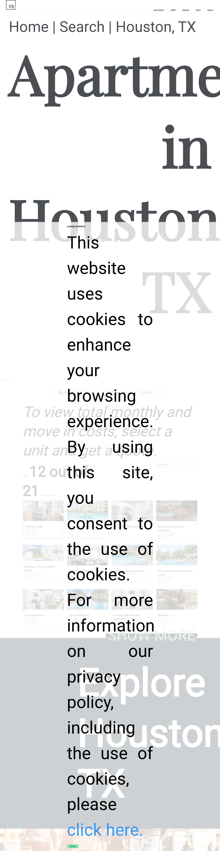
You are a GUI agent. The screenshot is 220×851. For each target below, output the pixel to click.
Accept (73, 846)
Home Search (159, 10)
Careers (210, 10)
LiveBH (172, 10)
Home (29, 26)
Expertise (185, 10)
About (198, 10)
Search (82, 26)
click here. (105, 830)
